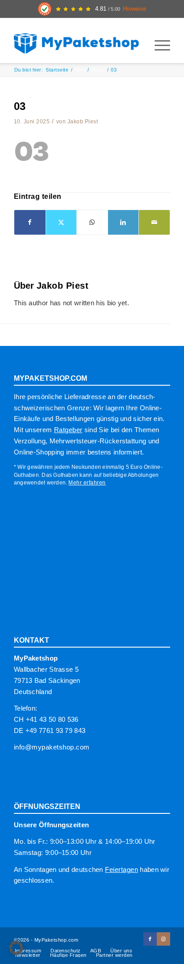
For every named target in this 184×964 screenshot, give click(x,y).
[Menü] (158, 45)
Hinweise (134, 9)
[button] (16, 948)
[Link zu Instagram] (163, 939)
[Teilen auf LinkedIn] (123, 222)
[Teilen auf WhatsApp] (92, 222)
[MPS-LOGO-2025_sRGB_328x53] (76, 41)
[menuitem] (158, 45)
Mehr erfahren (87, 483)
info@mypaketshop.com (52, 747)
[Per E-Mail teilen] (154, 222)
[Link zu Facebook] (150, 939)
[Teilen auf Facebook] (30, 222)
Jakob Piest (82, 121)
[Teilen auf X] (61, 222)
